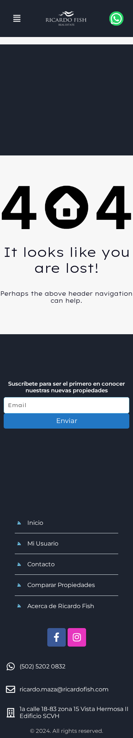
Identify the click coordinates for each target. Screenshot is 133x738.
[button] (16, 18)
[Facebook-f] (56, 637)
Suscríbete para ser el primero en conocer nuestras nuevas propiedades (66, 387)
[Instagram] (77, 637)
